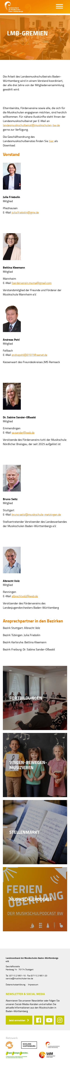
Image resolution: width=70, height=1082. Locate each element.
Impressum (33, 984)
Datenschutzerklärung (15, 984)
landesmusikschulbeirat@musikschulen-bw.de (31, 125)
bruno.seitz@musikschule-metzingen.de (36, 514)
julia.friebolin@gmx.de (25, 212)
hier (51, 141)
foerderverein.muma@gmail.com (32, 283)
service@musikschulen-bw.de (19, 978)
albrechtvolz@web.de (25, 596)
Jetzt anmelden (17, 1020)
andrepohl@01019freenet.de (29, 355)
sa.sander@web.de (23, 432)
